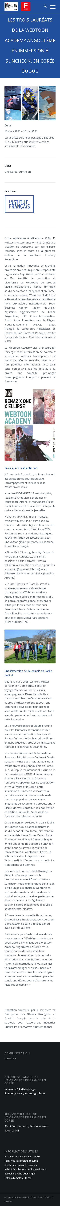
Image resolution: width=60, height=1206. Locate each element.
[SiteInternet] (24, 6)
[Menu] (51, 6)
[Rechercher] (43, 6)
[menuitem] (43, 6)
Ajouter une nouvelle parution (20, 1165)
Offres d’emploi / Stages (18, 1177)
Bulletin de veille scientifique (20, 1173)
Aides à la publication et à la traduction (25, 1169)
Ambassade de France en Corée (22, 1156)
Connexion (10, 1058)
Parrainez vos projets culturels (21, 1160)
